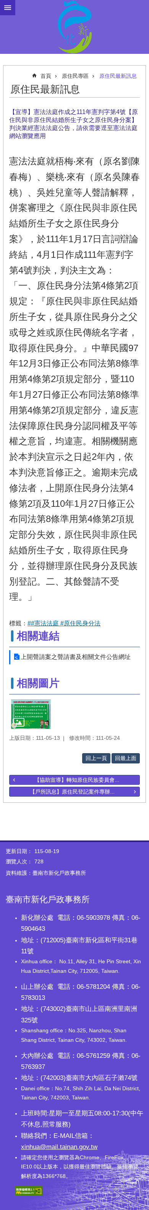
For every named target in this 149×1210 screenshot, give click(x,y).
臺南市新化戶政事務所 (74, 26)
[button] (31, 714)
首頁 (45, 76)
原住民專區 (75, 76)
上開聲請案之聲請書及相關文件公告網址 (76, 657)
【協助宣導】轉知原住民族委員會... (76, 780)
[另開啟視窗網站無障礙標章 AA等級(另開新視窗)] (28, 1194)
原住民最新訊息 (118, 76)
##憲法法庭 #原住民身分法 (64, 623)
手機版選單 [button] (7, 7)
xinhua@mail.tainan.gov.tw (59, 1147)
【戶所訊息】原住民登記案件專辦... (72, 792)
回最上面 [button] (125, 758)
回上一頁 (96, 758)
